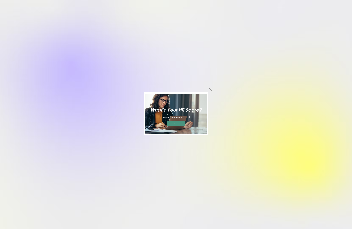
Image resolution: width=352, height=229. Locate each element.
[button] (210, 90)
